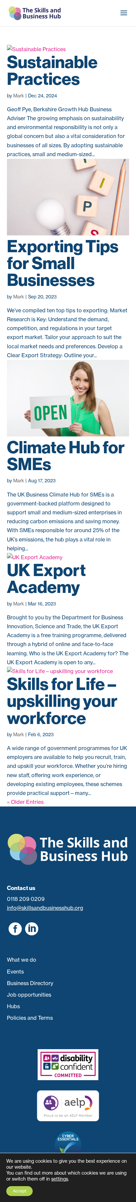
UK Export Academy (46, 578)
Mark (18, 95)
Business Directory (30, 983)
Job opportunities (29, 994)
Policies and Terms (30, 1017)
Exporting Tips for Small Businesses (63, 263)
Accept (19, 1190)
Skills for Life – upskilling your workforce (62, 701)
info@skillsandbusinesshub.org (45, 908)
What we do (21, 959)
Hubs (13, 1006)
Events (15, 971)
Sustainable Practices (52, 70)
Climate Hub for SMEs (66, 455)
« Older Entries (25, 802)
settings (59, 1179)
